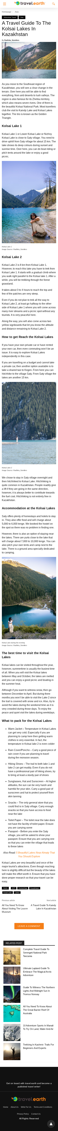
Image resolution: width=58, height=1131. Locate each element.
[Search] (53, 4)
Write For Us (26, 1107)
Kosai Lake (8, 892)
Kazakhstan (34, 888)
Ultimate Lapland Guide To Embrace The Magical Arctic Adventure (37, 971)
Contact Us (36, 1114)
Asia (17, 12)
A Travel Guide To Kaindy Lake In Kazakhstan (43, 907)
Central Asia (23, 888)
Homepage (6, 12)
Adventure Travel (10, 17)
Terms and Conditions (43, 1107)
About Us (14, 1107)
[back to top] (51, 1124)
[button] (4, 4)
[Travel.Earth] (29, 2)
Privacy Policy (23, 1114)
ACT (13, 888)
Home (5, 1107)
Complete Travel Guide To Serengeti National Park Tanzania (36, 952)
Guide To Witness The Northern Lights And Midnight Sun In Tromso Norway (39, 991)
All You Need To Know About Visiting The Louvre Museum (15, 908)
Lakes (17, 892)
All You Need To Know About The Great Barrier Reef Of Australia (37, 1010)
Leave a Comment (29, 926)
